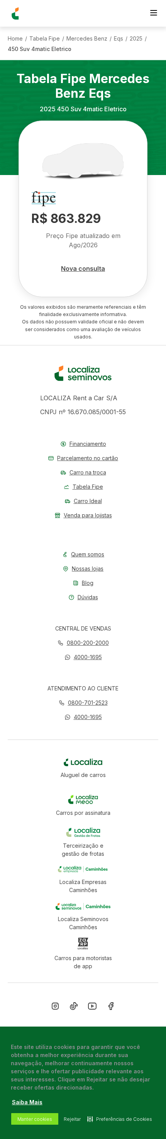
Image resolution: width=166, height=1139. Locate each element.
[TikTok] (73, 1007)
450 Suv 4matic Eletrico (39, 49)
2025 (136, 39)
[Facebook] (110, 1007)
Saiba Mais (27, 1102)
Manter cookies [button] (34, 1119)
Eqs (118, 39)
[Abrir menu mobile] (153, 13)
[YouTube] (92, 1007)
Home (15, 39)
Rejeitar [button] (72, 1119)
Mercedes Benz (86, 39)
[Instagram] (55, 1007)
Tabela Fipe (44, 39)
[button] (83, 657)
